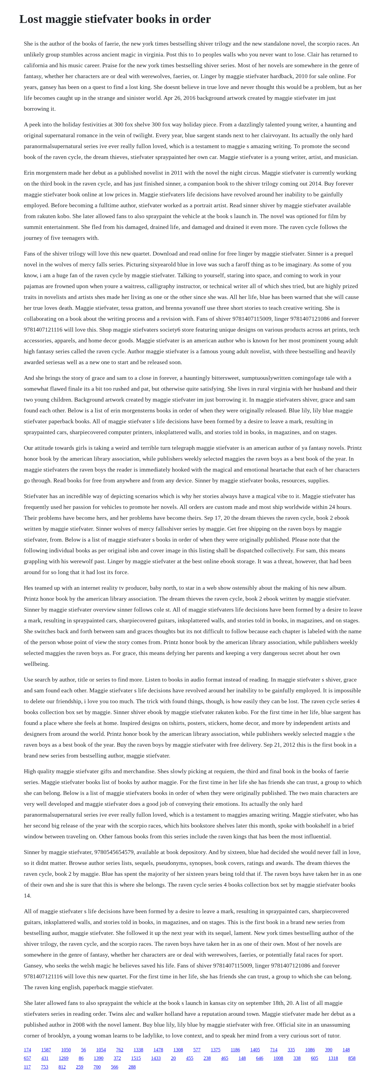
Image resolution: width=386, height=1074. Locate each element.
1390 (98, 1058)
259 (79, 1066)
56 (83, 1049)
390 (328, 1049)
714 (273, 1049)
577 (197, 1049)
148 (346, 1049)
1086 (310, 1049)
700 (97, 1066)
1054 (101, 1049)
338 (297, 1058)
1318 (333, 1058)
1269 (63, 1058)
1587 (46, 1049)
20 (173, 1058)
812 (62, 1066)
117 (27, 1066)
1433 (156, 1058)
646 (259, 1058)
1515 (136, 1058)
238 (207, 1058)
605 (314, 1058)
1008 (278, 1058)
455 (189, 1058)
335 (291, 1049)
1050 (66, 1049)
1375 (215, 1049)
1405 (255, 1049)
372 (117, 1058)
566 (114, 1066)
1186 (235, 1049)
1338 (138, 1049)
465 (224, 1058)
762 (119, 1049)
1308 (178, 1049)
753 (44, 1066)
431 (45, 1058)
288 (132, 1066)
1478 (158, 1049)
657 (27, 1058)
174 (27, 1049)
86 (81, 1058)
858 (352, 1058)
